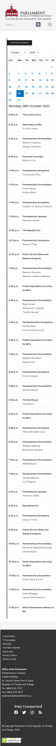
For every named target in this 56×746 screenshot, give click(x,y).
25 (26, 93)
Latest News (9, 636)
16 (10, 87)
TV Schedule (9, 640)
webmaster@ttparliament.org (16, 696)
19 (33, 87)
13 (40, 80)
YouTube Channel (11, 647)
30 (10, 100)
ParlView (7, 644)
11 (26, 80)
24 (19, 93)
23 (10, 93)
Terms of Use (9, 659)
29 (52, 93)
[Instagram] (32, 712)
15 (52, 80)
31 (19, 100)
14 (47, 80)
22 (52, 87)
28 (47, 93)
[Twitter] (24, 712)
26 (33, 93)
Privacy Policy (10, 655)
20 (40, 87)
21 (47, 87)
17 (19, 87)
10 (19, 80)
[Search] (38, 24)
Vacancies (8, 651)
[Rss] (40, 712)
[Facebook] (16, 712)
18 (26, 87)
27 (40, 93)
